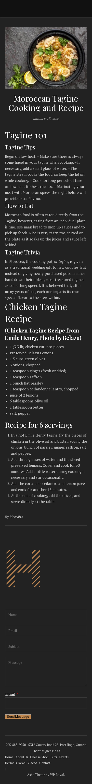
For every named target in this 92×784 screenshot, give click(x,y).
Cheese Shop (39, 757)
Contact (44, 763)
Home (9, 757)
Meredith (17, 516)
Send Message (18, 716)
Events (64, 757)
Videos (32, 763)
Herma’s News (15, 763)
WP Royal (57, 774)
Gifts (54, 757)
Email (11, 694)
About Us (21, 757)
